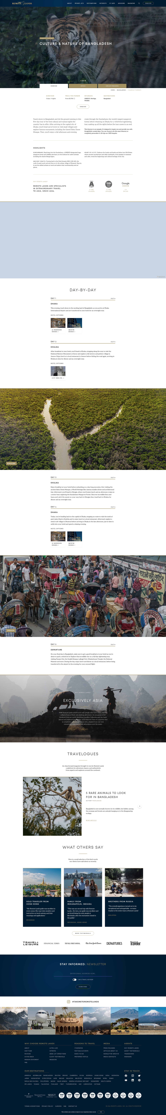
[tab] (54, 86)
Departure (56, 650)
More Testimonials (83, 933)
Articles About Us (111, 1051)
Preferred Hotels (81, 1057)
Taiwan (36, 1084)
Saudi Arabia (62, 1081)
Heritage (93, 98)
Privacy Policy (47, 1106)
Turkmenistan (71, 1084)
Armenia (28, 1075)
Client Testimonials (57, 1057)
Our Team (28, 1051)
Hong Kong (82, 922)
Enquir (148, 3)
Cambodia (73, 1075)
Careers (58, 1106)
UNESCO (87, 98)
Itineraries (78, 1048)
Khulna (55, 347)
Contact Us (72, 1106)
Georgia (89, 1075)
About (69, 3)
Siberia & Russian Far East (79, 1081)
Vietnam (97, 1084)
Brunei (65, 1075)
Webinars (128, 1057)
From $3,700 (69, 98)
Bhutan (58, 1075)
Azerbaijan (37, 1075)
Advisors (121, 3)
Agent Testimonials (131, 1051)
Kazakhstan (35, 1078)
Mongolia (88, 1078)
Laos (55, 1078)
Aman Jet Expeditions (58, 1054)
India (107, 1075)
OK (101, 1112)
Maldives (78, 1078)
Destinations (91, 3)
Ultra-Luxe (54, 1048)
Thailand (54, 1084)
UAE (80, 1084)
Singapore (95, 1081)
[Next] (140, 806)
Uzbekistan (88, 1084)
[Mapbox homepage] (161, 277)
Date (112, 3)
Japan (27, 1078)
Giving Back (29, 1057)
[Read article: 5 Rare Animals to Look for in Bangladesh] (52, 806)
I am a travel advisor (85, 979)
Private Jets (79, 3)
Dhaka (54, 304)
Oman (111, 1078)
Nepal (105, 1078)
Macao (61, 1078)
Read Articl (91, 820)
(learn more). (93, 1112)
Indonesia (115, 1075)
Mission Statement (32, 1059)
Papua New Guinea (31, 1081)
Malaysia (112, 915)
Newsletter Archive (111, 1054)
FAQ (26, 1062)
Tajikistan (45, 1084)
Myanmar (30, 920)
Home (113, 90)
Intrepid (53, 1051)
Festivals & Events (81, 1051)
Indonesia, (72, 922)
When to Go (79, 1054)
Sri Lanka (28, 1084)
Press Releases (109, 1048)
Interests (103, 3)
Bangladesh (107, 98)
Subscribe (83, 987)
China (82, 1075)
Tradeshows (129, 1054)
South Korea (106, 1081)
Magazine (131, 3)
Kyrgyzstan (46, 1078)
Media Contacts (110, 1057)
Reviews (28, 1054)
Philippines (44, 1081)
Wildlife (86, 100)
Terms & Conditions (32, 1106)
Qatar (53, 1081)
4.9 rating (125, 190)
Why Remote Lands (131, 1048)
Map (112, 298)
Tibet (62, 1084)
